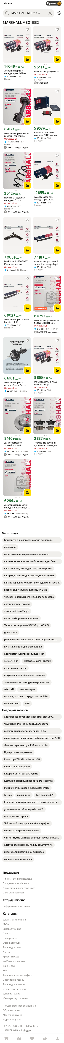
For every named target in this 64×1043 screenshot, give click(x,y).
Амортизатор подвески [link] (46, 71)
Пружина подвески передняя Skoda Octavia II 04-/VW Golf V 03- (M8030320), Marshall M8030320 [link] (16, 199)
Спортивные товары (14, 979)
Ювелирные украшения (15, 998)
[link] (32, 540)
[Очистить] (50, 13)
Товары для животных (15, 984)
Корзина (44, 1038)
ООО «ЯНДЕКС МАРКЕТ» (25, 1026)
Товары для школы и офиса (17, 975)
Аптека (6, 952)
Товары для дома (12, 947)
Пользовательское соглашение (19, 1005)
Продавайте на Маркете (16, 883)
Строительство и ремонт (16, 989)
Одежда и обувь (11, 942)
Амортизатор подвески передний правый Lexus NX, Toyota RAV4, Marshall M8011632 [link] (46, 321)
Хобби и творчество (14, 961)
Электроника (10, 938)
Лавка (19, 1038)
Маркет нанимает (12, 1015)
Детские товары (11, 993)
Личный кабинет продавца (17, 878)
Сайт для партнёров (14, 892)
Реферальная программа (16, 906)
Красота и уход (11, 956)
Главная (6, 1038)
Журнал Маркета (12, 1019)
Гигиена (7, 933)
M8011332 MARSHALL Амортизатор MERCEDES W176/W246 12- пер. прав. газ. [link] (47, 383)
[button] (59, 13)
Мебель (7, 924)
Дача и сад (9, 966)
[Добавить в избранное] (27, 29)
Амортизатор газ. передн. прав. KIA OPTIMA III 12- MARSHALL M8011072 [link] (46, 198)
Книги (6, 970)
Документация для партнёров (19, 888)
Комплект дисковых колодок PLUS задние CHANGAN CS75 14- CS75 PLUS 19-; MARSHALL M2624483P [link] (47, 134)
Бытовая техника (12, 929)
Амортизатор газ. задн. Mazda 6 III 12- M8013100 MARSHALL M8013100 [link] (16, 320)
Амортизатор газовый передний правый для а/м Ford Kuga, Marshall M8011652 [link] (16, 506)
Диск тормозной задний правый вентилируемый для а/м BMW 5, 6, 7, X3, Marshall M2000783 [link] (16, 444)
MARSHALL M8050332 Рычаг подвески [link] (16, 263)
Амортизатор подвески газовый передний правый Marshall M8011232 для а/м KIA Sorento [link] (17, 134)
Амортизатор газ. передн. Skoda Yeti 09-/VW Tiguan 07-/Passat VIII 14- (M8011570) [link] (14, 383)
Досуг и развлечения (14, 919)
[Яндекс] (27, 1030)
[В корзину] (27, 59)
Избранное (32, 1038)
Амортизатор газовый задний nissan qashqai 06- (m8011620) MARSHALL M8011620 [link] (46, 263)
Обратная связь (11, 1010)
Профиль (57, 1038)
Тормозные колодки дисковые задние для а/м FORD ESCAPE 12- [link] (45, 444)
